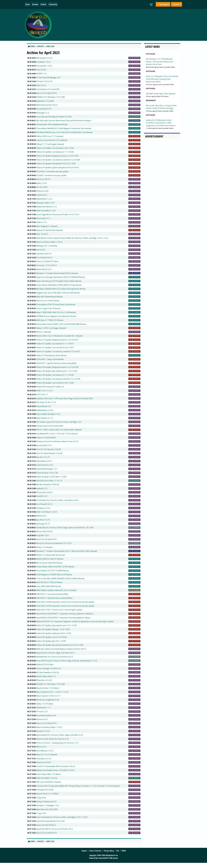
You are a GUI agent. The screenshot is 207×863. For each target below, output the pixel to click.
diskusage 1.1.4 (42, 112)
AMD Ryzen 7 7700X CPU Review (49, 320)
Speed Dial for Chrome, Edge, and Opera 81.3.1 (55, 653)
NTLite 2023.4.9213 (44, 492)
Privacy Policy (109, 850)
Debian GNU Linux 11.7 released (49, 136)
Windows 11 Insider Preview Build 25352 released (57, 273)
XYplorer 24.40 (42, 191)
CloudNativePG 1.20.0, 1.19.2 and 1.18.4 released (56, 433)
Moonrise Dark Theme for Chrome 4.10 (52, 739)
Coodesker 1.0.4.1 (43, 62)
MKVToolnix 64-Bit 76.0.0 (46, 105)
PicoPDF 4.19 (41, 496)
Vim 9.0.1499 (41, 187)
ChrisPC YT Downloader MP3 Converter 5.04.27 (55, 766)
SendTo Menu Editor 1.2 (46, 676)
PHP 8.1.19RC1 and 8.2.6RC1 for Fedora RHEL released (58, 429)
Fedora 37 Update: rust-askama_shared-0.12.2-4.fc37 (58, 351)
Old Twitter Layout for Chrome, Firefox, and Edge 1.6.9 (58, 422)
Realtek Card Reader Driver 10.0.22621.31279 (55, 770)
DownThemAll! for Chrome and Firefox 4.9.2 (54, 829)
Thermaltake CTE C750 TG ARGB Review (52, 570)
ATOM (124, 850)
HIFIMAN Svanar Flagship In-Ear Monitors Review (56, 316)
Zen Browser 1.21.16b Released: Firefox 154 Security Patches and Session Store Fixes (159, 61)
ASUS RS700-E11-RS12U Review (49, 582)
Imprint (84, 850)
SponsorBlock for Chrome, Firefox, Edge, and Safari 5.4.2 (59, 735)
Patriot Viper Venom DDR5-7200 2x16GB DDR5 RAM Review (61, 324)
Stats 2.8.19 (41, 85)
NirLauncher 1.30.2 (44, 65)
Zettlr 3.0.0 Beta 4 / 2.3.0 (46, 512)
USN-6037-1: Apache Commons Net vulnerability (56, 363)
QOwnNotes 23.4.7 (44, 461)
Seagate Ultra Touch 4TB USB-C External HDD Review (58, 292)
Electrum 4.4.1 (42, 719)
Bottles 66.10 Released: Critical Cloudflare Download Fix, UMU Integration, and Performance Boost (160, 123)
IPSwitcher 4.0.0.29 (44, 680)
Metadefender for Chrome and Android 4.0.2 (54, 656)
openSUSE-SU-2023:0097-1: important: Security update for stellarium (64, 613)
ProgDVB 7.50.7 (42, 535)
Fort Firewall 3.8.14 (44, 504)
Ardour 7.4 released (44, 547)
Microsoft (151, 100)
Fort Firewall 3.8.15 (44, 257)
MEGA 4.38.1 (41, 516)
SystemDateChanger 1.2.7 (47, 469)
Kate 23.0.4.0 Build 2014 (46, 833)
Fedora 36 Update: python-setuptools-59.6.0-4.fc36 (57, 167)
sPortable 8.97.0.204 (44, 789)
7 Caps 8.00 (41, 797)
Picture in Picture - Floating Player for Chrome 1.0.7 (57, 743)
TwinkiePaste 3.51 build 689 (48, 89)
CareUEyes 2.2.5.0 (43, 758)
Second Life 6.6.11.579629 (47, 793)
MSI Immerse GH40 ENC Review (49, 563)
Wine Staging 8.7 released (46, 226)
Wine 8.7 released (43, 332)
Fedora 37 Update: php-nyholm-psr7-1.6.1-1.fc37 (56, 625)
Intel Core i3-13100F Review (47, 300)
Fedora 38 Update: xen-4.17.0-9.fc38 (51, 637)
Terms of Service (95, 850)
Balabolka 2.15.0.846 (45, 101)
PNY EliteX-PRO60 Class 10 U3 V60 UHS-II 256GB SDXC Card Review (64, 132)
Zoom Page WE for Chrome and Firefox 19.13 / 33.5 (57, 214)
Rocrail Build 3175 (43, 109)
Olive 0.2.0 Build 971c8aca (47, 261)
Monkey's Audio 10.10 (45, 203)
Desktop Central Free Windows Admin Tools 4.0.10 (57, 441)
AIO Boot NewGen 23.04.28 (47, 484)
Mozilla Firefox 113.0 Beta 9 (47, 688)
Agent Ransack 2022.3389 (47, 809)
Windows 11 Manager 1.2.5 (47, 805)
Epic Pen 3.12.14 (43, 520)
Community (53, 4)
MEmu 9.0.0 (41, 746)
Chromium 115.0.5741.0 (46, 265)
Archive (43, 4)
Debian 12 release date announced (50, 555)
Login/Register (163, 4)
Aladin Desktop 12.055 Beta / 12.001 (51, 476)
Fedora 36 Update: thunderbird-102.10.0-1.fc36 (56, 163)
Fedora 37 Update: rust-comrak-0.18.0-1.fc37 (55, 347)
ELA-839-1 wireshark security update (51, 175)
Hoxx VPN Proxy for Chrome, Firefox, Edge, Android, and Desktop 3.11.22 (66, 660)
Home (28, 4)
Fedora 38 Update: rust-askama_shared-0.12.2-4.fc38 (58, 379)
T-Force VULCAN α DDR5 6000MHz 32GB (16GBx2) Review (60, 578)
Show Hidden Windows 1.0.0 (48, 414)
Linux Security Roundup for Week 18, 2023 (54, 116)
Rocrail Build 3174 (43, 445)
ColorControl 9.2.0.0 (44, 465)
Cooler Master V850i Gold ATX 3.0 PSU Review (55, 566)
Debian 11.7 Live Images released (50, 144)
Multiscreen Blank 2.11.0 (46, 206)
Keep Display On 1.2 (44, 418)
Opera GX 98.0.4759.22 (46, 825)
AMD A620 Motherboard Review (49, 296)
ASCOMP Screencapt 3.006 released (160, 93)
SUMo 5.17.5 (41, 222)
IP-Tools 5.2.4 (41, 711)
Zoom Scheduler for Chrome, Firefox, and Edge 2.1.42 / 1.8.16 (62, 817)
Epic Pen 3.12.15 (43, 457)
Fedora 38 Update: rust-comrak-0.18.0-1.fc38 (55, 383)
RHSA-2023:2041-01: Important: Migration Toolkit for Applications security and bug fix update (75, 621)
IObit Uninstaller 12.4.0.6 (46, 778)
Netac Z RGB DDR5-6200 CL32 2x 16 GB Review (56, 312)
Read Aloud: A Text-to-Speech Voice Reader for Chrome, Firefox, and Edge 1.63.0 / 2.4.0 (72, 238)
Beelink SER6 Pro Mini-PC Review (49, 559)
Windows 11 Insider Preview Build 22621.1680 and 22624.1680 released (66, 551)
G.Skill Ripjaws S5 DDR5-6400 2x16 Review (54, 574)
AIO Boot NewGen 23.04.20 (47, 672)
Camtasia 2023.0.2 (44, 253)
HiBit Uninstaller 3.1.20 (45, 210)
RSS (117, 850)
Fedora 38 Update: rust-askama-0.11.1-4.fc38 (55, 375)
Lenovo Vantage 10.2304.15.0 (48, 668)
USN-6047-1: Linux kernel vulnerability (52, 594)
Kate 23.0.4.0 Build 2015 (46, 723)
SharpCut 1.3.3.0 (43, 731)
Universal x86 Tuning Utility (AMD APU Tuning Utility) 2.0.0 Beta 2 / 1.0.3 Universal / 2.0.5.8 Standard (78, 786)
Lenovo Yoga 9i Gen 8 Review (48, 308)
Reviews (35, 4)
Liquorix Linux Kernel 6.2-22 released (51, 140)
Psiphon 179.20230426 (46, 437)
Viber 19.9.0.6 (42, 234)
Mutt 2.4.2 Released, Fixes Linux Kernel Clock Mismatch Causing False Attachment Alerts (162, 79)
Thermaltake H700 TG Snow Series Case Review (55, 304)
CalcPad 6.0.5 (41, 195)
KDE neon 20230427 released (48, 782)
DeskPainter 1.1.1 (43, 707)
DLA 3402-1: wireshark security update (52, 171)
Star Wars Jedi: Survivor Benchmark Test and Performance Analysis (63, 120)
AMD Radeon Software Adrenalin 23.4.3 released (56, 590)
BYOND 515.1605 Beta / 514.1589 (50, 684)
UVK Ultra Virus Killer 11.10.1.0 (49, 480)
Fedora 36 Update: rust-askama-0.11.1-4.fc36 (55, 152)
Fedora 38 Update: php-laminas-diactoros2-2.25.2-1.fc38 (59, 645)
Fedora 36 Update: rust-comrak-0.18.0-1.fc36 (55, 148)
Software (150, 54)
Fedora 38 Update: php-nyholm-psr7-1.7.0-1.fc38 (56, 371)
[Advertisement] (118, 25)
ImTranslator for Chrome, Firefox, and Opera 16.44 (57, 500)
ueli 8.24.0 (40, 249)
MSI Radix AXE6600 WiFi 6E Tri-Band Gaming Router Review (61, 289)
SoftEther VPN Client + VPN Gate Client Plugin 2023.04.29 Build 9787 (64, 398)
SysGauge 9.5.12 (43, 523)
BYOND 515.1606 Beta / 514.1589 (50, 97)
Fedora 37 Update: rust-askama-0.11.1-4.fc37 (55, 343)
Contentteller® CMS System (108, 858)
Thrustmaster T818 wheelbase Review (51, 124)
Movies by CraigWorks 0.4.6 (47, 700)
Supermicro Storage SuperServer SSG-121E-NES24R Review (60, 277)
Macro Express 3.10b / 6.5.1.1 (48, 696)
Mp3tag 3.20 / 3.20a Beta (46, 245)
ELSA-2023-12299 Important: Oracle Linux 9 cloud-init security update (65, 606)
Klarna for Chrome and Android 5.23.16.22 (54, 543)
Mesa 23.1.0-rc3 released (46, 754)
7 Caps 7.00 (41, 813)
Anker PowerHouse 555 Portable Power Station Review (58, 281)
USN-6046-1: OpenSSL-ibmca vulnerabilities (54, 598)
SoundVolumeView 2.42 (46, 715)
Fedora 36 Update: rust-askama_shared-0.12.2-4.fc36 (58, 159)
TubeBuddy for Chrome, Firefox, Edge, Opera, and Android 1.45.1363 (64, 527)
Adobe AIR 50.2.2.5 (44, 269)
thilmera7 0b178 (43, 179)
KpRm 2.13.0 (41, 183)
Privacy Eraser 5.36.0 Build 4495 (49, 426)
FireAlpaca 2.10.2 (43, 508)
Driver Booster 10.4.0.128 (47, 473)
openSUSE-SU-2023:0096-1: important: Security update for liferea (63, 617)
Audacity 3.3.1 (42, 488)
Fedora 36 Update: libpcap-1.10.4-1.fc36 (53, 629)
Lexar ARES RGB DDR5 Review (48, 586)
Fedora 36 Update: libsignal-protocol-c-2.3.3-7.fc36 (57, 156)
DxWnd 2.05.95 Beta (44, 664)
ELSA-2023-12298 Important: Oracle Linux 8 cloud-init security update (65, 602)
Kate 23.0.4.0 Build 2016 (46, 539)
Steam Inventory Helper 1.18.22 (49, 242)
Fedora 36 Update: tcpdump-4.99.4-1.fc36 (53, 633)
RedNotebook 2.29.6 (44, 410)
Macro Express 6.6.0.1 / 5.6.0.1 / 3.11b (52, 692)
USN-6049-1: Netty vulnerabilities (50, 359)
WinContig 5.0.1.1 (43, 218)
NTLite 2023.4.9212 (44, 531)
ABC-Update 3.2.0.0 (44, 58)
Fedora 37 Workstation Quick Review (51, 355)
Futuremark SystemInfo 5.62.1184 (50, 821)
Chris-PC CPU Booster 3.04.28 (48, 449)
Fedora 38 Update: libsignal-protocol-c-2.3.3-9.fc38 (57, 367)
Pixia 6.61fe (41, 69)
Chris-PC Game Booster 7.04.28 (49, 453)
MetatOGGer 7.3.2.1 (44, 199)
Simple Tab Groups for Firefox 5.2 (50, 386)
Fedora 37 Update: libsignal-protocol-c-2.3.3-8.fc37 (57, 340)
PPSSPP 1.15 (41, 73)
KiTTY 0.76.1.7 (42, 394)
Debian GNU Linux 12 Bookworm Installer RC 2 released (59, 336)
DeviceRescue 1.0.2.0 (45, 750)
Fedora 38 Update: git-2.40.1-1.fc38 (51, 641)
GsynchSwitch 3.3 (43, 406)
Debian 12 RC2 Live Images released (51, 328)
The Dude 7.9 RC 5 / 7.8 (46, 402)
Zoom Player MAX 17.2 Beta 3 (48, 774)
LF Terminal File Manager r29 (48, 77)
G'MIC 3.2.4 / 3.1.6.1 (44, 390)
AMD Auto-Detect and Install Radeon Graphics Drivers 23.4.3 (61, 649)
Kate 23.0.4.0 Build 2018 (46, 93)
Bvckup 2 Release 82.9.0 (46, 801)
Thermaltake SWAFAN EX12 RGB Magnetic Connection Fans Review (63, 128)
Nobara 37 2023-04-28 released (49, 230)
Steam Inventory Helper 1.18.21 (49, 727)
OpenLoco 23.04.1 (44, 762)
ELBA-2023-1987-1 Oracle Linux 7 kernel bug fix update (59, 609)
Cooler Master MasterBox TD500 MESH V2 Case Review (59, 285)
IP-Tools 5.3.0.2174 (44, 81)
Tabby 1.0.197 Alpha (44, 703)
